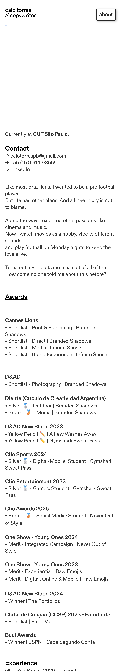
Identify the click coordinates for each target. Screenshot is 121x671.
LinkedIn (20, 169)
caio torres (18, 10)
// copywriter (20, 15)
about (106, 14)
